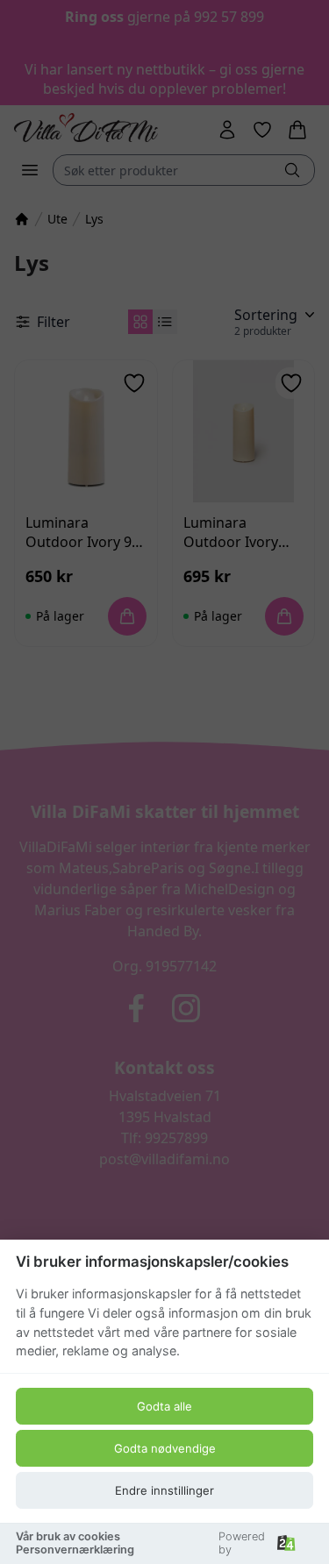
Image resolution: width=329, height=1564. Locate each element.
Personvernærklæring (75, 1549)
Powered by (241, 1543)
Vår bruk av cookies (68, 1536)
